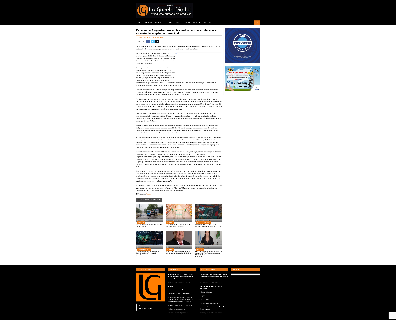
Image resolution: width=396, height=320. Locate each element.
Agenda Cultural (203, 222)
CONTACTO (206, 22)
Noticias (148, 22)
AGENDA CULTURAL (173, 22)
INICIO (140, 22)
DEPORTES (186, 22)
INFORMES (159, 22)
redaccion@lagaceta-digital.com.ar (178, 313)
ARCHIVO (196, 22)
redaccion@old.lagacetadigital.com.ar (179, 282)
